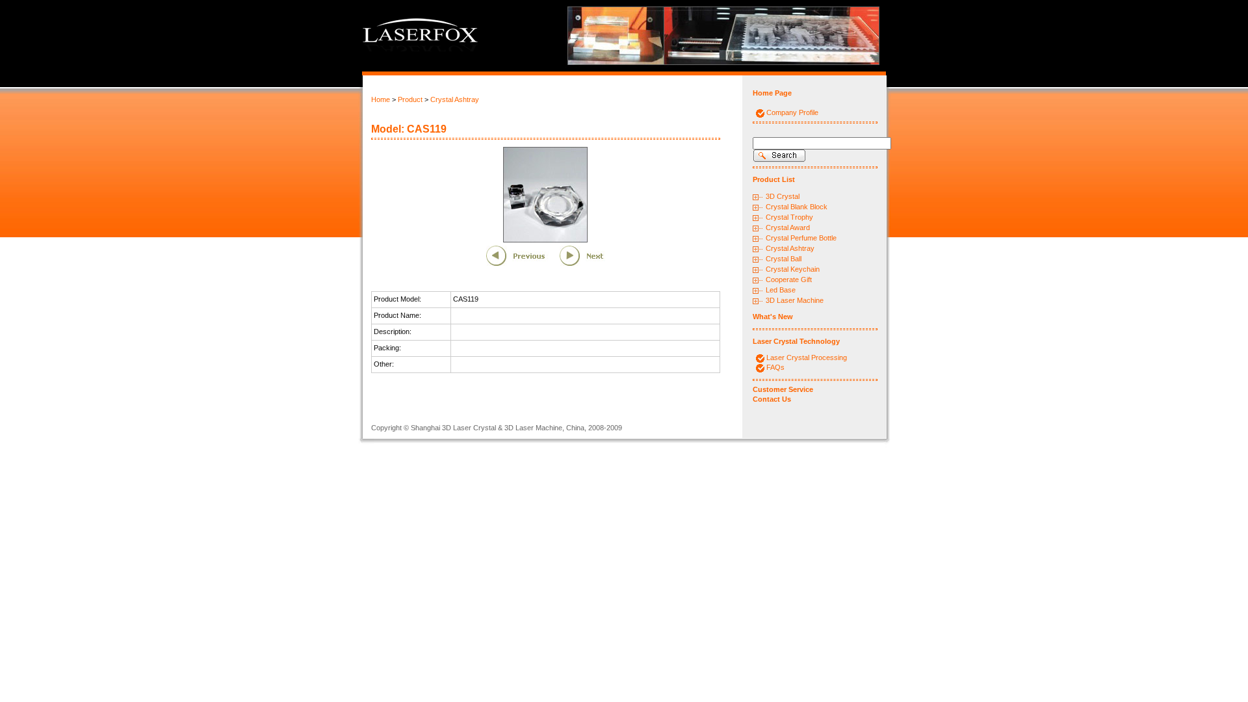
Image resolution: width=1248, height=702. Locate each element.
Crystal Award (788, 227)
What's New (773, 316)
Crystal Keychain (793, 269)
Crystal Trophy (789, 217)
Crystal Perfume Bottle (801, 238)
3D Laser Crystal (469, 428)
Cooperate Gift (789, 279)
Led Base (781, 290)
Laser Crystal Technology (796, 341)
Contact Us (772, 399)
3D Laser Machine (795, 300)
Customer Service (783, 389)
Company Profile (792, 112)
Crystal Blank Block (796, 207)
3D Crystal (783, 196)
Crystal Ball (783, 259)
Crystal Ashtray (454, 99)
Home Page (772, 93)
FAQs (775, 367)
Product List (774, 179)
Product (410, 99)
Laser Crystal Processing (806, 357)
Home (380, 99)
